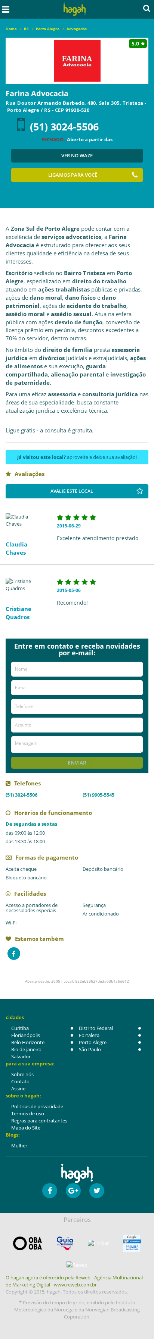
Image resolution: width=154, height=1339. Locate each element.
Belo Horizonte (27, 1042)
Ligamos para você (72, 174)
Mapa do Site (25, 1127)
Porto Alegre (93, 1042)
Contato (20, 1081)
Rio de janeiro (26, 1049)
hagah (75, 9)
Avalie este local (71, 491)
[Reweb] (77, 1265)
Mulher (19, 1145)
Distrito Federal (96, 1028)
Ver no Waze (77, 155)
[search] (146, 8)
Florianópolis (25, 1035)
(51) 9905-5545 (98, 794)
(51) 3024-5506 (64, 126)
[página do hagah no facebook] (49, 1190)
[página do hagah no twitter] (96, 1190)
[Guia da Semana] (65, 1243)
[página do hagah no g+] (73, 1190)
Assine (18, 1088)
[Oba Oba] (27, 1243)
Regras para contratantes (39, 1120)
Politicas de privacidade (37, 1106)
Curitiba (20, 1028)
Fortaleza (89, 1035)
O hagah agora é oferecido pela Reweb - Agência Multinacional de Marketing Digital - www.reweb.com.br (74, 1281)
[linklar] (98, 1243)
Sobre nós (22, 1074)
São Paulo (90, 1049)
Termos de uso (27, 1113)
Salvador (21, 1056)
